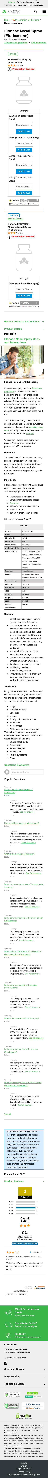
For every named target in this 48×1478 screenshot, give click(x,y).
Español (24, 1463)
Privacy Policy (24, 1472)
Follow (6, 795)
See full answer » (27, 812)
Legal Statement (24, 1469)
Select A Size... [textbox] (23, 125)
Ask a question (38, 42)
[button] (24, 203)
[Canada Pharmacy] (11, 11)
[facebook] (5, 1362)
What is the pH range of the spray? (19, 854)
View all (7, 1114)
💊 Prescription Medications (26, 20)
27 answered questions (15, 42)
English (24, 1466)
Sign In (11, 2)
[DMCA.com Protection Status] (24, 1416)
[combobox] (24, 125)
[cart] (38, 2)
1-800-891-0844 (20, 1349)
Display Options (20, 1291)
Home (7, 20)
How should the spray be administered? (21, 823)
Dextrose (14, 503)
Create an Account (25, 2)
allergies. (30, 433)
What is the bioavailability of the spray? (21, 1018)
